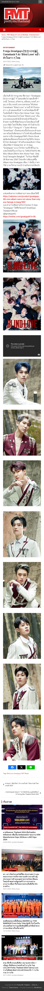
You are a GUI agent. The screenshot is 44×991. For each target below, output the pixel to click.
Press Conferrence (10, 869)
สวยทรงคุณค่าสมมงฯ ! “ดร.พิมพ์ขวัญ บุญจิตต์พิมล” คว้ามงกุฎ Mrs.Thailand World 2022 (22, 793)
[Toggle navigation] (4, 30)
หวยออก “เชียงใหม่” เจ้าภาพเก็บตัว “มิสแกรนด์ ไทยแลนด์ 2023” (22, 784)
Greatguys (17, 773)
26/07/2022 (7, 61)
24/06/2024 (7, 842)
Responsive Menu (40, 2)
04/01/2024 (7, 889)
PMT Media (25, 773)
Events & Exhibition (10, 827)
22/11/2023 (7, 975)
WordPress (38, 988)
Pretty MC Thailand (23, 985)
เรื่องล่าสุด (7, 802)
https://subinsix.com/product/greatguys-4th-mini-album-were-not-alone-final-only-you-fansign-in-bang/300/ (22, 199)
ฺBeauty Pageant (29, 958)
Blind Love (10, 773)
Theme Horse (13, 988)
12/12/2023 (7, 931)
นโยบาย (34, 985)
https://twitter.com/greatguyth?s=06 (19, 216)
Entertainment (9, 47)
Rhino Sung (15, 61)
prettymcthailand (17, 842)
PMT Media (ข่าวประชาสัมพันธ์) (28, 827)
